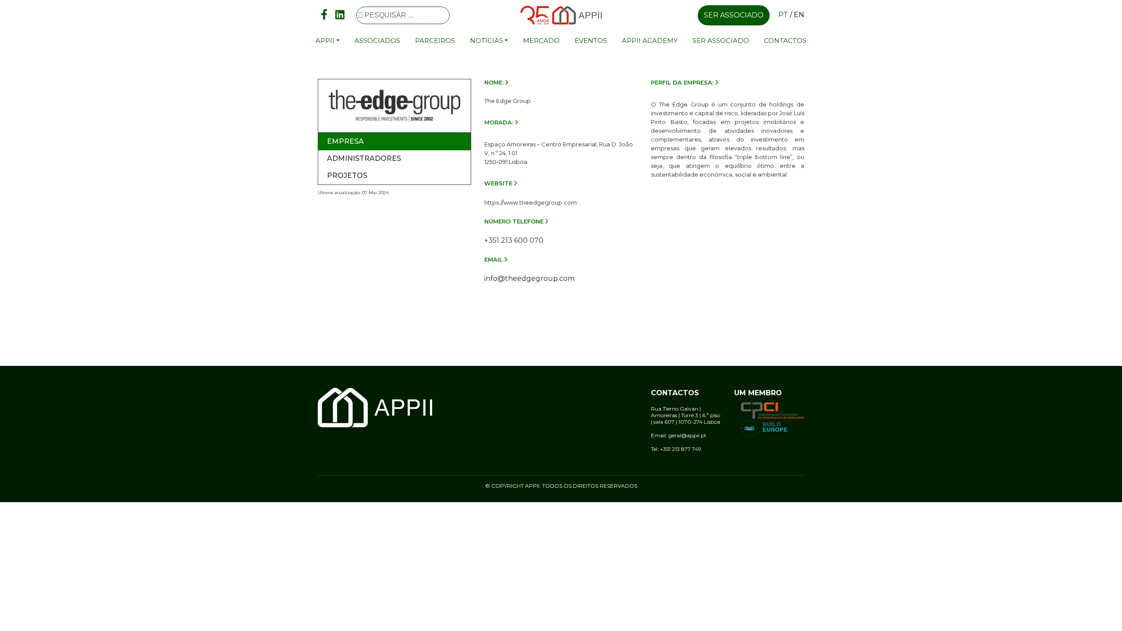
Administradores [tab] (364, 158)
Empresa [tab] (345, 141)
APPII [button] (325, 40)
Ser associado (733, 15)
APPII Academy (650, 40)
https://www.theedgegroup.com (530, 202)
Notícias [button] (486, 40)
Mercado (541, 40)
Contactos (785, 40)
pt (783, 15)
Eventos (591, 40)
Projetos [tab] (347, 175)
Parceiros (435, 40)
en (799, 15)
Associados (377, 40)
